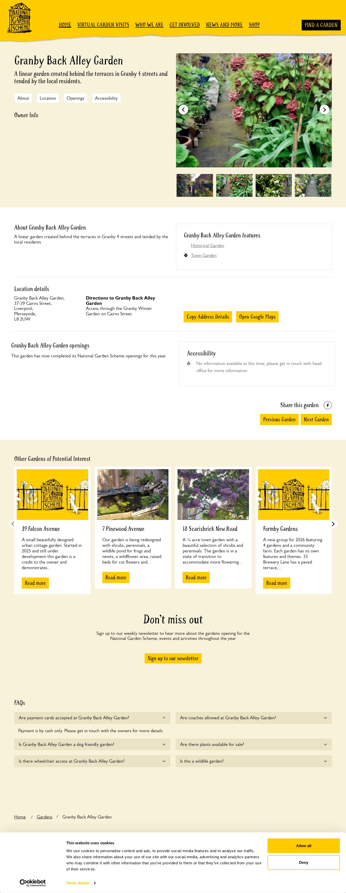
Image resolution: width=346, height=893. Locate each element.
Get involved (184, 24)
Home (65, 24)
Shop (254, 24)
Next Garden (316, 419)
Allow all (303, 846)
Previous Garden (279, 419)
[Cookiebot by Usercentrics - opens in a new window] (33, 883)
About (23, 98)
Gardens (44, 816)
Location (48, 98)
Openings (75, 98)
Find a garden (321, 25)
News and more (224, 24)
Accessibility (106, 98)
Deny (303, 862)
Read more (35, 583)
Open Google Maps (257, 316)
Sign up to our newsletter (173, 658)
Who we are (149, 24)
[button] (324, 109)
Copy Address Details (208, 316)
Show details (77, 883)
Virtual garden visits (103, 24)
